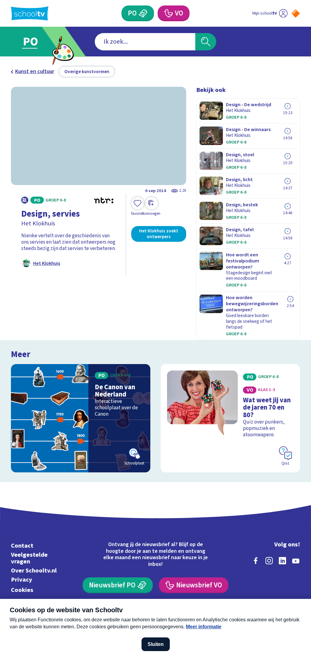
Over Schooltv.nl (34, 570)
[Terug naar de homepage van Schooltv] (30, 13)
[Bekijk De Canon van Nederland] (80, 418)
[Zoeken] (205, 41)
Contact (22, 545)
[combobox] (145, 41)
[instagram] (269, 560)
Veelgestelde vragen (29, 558)
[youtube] (295, 560)
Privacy (21, 579)
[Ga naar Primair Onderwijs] (39, 42)
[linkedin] (282, 560)
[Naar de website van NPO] (295, 13)
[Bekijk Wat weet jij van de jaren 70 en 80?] (230, 418)
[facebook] (255, 560)
